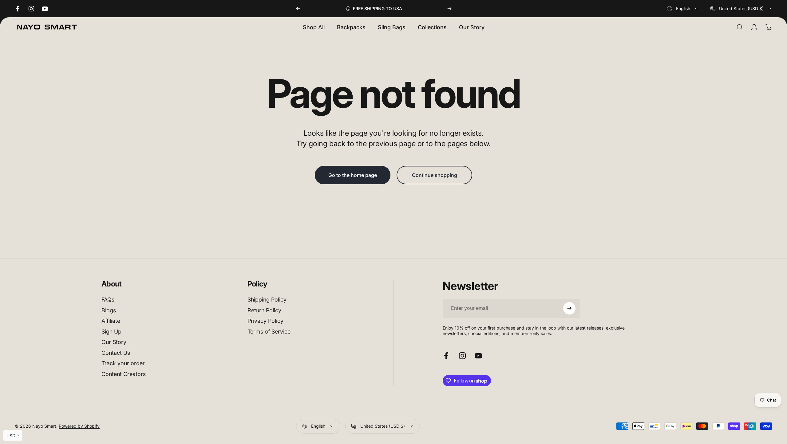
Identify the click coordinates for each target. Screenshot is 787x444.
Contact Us (115, 353)
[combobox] (683, 8)
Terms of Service (269, 331)
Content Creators (123, 374)
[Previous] (298, 8)
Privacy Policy (265, 321)
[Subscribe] (569, 308)
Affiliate (110, 321)
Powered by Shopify (79, 426)
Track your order (123, 363)
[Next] (449, 8)
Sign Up (111, 331)
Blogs (108, 310)
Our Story (113, 342)
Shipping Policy (267, 299)
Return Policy (264, 310)
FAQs (107, 299)
